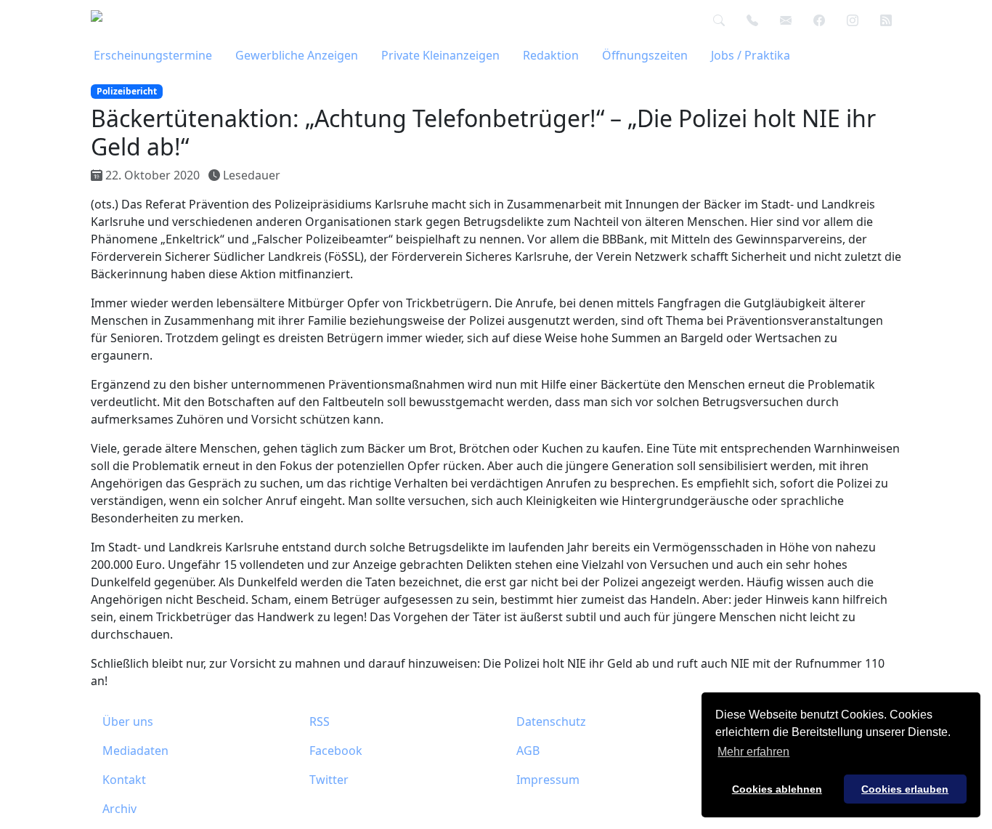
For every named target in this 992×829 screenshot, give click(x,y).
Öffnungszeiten (645, 55)
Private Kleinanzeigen (440, 55)
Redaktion (551, 55)
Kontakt (124, 780)
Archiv (119, 809)
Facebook (335, 751)
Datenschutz (551, 721)
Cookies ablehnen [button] (777, 789)
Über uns (127, 721)
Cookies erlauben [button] (904, 789)
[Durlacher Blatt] (113, 20)
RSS (319, 721)
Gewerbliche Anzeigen (296, 55)
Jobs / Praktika (750, 55)
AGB (528, 751)
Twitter (329, 780)
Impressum (548, 780)
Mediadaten (135, 751)
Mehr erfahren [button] (753, 751)
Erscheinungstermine (153, 55)
